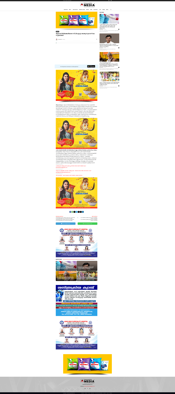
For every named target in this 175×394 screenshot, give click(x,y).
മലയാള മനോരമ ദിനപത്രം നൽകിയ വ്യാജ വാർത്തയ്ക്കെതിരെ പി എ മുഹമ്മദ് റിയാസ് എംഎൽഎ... (109, 45)
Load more (76, 282)
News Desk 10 (60, 39)
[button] (111, 10)
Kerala (57, 31)
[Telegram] (108, 0)
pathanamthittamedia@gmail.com (89, 386)
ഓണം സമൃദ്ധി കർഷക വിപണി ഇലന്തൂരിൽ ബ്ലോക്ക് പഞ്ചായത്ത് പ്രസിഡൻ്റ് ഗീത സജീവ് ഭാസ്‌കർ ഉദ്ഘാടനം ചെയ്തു (86, 278)
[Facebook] (70, 212)
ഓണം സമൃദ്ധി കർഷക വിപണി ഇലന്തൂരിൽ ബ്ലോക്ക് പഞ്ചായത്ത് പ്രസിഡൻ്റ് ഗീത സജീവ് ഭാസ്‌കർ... (109, 83)
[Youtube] (111, 0)
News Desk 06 (101, 29)
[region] (76, 21)
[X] (110, 0)
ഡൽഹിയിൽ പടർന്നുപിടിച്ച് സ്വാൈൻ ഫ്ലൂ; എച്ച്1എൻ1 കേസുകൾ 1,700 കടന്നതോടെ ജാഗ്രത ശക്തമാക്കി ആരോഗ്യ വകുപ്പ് (66, 267)
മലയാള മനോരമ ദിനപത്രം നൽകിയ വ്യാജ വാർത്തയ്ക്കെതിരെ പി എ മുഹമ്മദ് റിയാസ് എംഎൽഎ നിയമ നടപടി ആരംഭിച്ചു (85, 267)
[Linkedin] (83, 212)
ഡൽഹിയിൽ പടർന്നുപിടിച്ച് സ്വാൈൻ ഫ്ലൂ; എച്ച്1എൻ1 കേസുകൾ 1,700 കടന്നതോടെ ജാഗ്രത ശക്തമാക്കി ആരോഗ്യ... (108, 26)
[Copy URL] (81, 212)
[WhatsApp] (72, 212)
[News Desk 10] (57, 39)
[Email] (79, 212)
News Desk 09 (101, 47)
